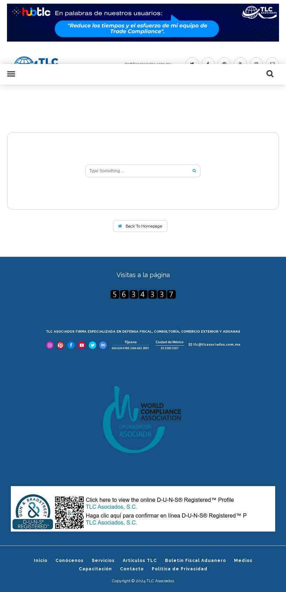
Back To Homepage (143, 226)
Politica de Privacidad (180, 568)
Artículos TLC (140, 560)
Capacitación (95, 568)
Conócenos (69, 560)
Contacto (132, 568)
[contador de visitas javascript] (143, 294)
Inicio (40, 560)
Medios (243, 560)
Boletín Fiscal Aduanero (195, 560)
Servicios (103, 560)
